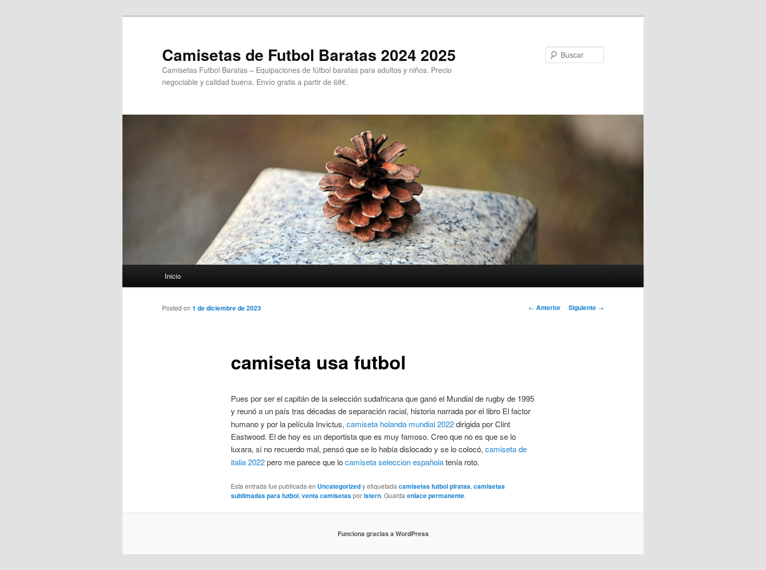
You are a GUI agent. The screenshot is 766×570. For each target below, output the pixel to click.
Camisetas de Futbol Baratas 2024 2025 (309, 54)
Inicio (173, 276)
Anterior (544, 307)
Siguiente (586, 307)
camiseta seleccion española (394, 461)
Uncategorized (339, 486)
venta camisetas (326, 495)
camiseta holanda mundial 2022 (400, 423)
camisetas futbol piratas (435, 486)
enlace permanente (435, 495)
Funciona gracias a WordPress (383, 533)
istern (372, 495)
